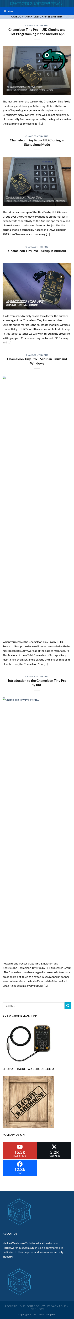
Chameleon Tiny (34, 25)
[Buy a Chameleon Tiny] (30, 1042)
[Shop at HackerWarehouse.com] (28, 1101)
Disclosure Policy (32, 1306)
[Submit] (68, 1005)
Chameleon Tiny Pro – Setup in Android (37, 251)
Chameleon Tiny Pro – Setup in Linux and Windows (37, 361)
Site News (37, 1309)
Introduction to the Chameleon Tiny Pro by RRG (37, 683)
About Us (11, 1306)
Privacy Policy (57, 1306)
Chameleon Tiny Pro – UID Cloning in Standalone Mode (37, 142)
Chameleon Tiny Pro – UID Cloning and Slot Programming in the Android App (37, 32)
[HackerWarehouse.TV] (37, 3)
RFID (46, 25)
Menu (10, 11)
